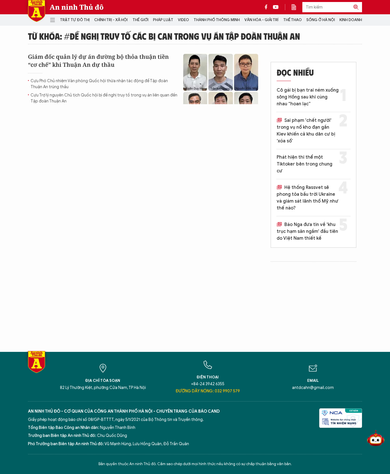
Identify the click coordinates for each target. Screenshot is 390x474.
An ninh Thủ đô (77, 7)
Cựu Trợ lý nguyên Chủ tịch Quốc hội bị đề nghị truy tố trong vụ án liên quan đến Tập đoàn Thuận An (104, 98)
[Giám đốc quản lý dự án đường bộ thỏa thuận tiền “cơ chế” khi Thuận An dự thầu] (220, 78)
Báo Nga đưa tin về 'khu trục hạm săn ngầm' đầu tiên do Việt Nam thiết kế (307, 231)
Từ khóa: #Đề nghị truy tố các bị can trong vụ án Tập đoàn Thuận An (164, 36)
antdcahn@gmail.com (313, 387)
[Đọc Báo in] (296, 7)
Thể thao (292, 19)
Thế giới (140, 19)
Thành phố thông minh (217, 19)
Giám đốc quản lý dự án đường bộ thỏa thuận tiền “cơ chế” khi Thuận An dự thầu (98, 60)
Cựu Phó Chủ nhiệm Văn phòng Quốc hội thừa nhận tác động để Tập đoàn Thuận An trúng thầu (99, 83)
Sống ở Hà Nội (320, 19)
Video (183, 19)
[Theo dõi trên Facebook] (267, 7)
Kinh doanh (350, 19)
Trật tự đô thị (75, 19)
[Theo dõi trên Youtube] (275, 7)
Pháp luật (163, 19)
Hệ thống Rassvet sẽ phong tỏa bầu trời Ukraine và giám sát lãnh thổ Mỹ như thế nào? (307, 198)
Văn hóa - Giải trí (261, 19)
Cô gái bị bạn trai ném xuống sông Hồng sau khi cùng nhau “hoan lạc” (308, 97)
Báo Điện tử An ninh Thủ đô (36, 11)
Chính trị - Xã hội (111, 19)
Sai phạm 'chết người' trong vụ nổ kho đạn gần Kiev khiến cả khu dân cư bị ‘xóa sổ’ (306, 131)
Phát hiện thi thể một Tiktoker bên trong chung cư (304, 164)
